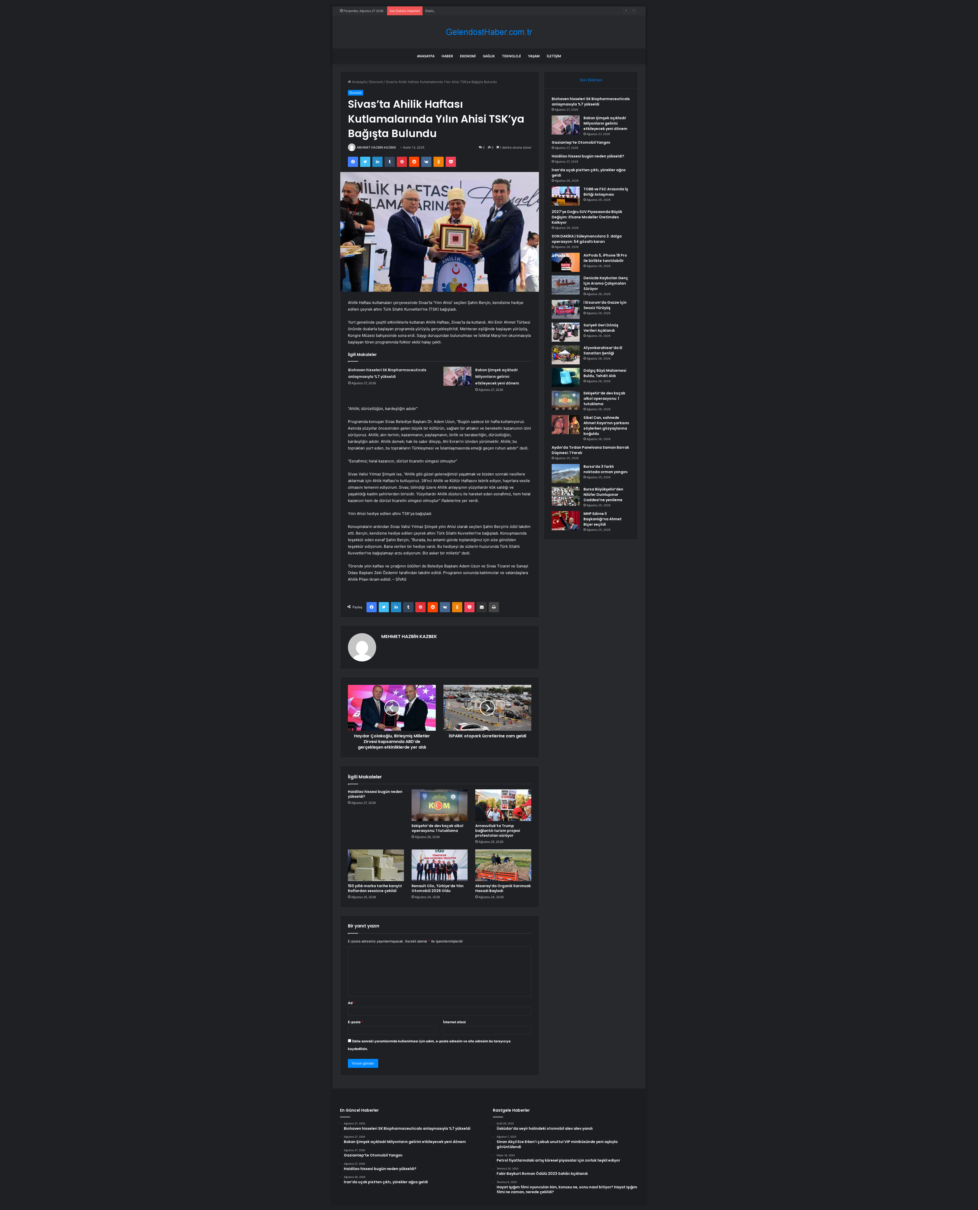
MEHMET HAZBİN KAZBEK (376, 147)
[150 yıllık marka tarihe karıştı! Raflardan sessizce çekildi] (376, 865)
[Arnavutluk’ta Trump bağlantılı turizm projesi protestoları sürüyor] (503, 805)
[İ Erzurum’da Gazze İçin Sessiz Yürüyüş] (566, 309)
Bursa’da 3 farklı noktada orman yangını (605, 469)
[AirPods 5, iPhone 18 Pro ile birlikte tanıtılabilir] (566, 262)
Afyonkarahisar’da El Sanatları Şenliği (602, 350)
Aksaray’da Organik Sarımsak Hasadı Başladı (503, 888)
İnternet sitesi (454, 1022)
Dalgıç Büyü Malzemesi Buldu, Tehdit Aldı (604, 373)
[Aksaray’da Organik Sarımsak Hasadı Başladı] (503, 865)
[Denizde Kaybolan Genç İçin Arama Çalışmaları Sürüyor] (566, 285)
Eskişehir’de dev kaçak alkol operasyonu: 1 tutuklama (437, 828)
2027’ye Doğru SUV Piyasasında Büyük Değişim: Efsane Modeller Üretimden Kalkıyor (587, 217)
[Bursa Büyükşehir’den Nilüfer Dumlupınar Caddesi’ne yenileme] (566, 496)
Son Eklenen (591, 79)
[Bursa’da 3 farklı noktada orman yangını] (566, 473)
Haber (447, 56)
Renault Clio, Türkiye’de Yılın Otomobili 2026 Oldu (438, 888)
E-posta (355, 1022)
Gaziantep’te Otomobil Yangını (449, 11)
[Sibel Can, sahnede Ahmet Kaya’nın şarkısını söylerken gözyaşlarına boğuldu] (566, 424)
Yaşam (534, 56)
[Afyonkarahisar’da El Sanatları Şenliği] (566, 354)
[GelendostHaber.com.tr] (489, 32)
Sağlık (489, 56)
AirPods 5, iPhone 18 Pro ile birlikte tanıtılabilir (605, 258)
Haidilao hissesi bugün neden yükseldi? (375, 794)
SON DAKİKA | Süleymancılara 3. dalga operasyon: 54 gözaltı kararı (587, 239)
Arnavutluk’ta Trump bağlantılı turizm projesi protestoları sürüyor (497, 830)
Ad (351, 1003)
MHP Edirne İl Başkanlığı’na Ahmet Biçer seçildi (602, 519)
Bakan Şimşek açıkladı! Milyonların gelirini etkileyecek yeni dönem (497, 376)
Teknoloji (511, 56)
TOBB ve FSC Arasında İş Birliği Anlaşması (605, 192)
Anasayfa (425, 56)
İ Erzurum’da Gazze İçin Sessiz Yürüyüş (605, 305)
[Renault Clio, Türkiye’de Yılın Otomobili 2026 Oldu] (440, 865)
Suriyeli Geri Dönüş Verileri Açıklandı (600, 328)
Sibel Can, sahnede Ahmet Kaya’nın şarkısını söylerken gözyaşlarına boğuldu (606, 425)
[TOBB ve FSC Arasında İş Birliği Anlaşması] (566, 196)
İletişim (554, 56)
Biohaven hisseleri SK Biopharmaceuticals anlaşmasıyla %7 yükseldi (591, 101)
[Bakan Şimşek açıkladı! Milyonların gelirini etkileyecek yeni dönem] (457, 376)
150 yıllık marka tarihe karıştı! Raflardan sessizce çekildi (375, 888)
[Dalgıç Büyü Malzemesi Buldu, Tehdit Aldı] (566, 377)
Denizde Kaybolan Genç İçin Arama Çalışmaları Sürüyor (605, 283)
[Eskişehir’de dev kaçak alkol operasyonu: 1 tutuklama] (440, 805)
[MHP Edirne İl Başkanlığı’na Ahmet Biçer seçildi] (566, 520)
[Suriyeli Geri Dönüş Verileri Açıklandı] (566, 332)
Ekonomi (468, 56)
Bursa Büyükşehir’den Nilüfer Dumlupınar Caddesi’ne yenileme (603, 494)
